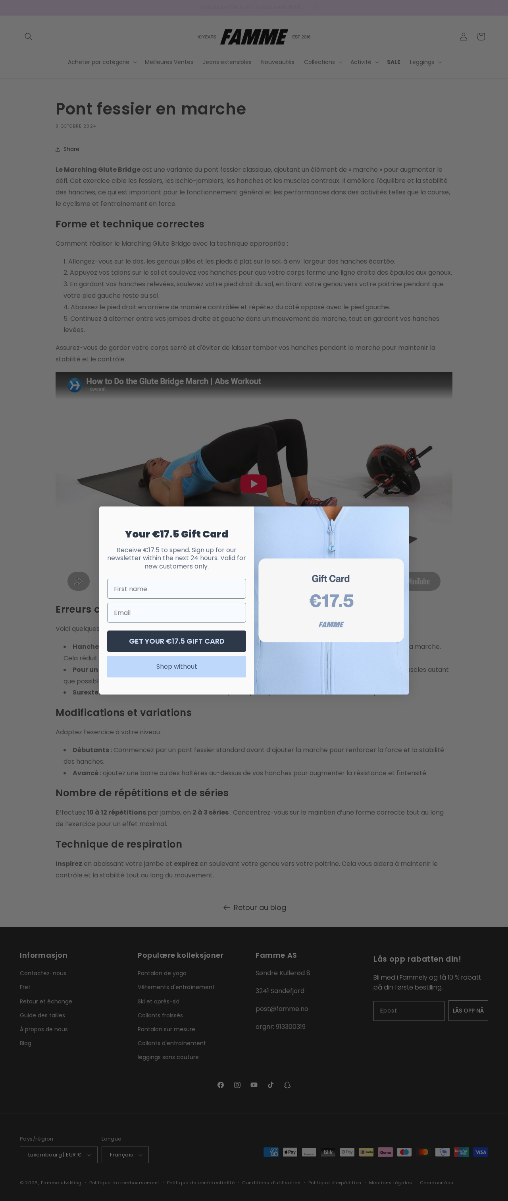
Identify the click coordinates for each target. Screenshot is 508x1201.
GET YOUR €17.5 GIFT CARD (177, 641)
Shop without (176, 666)
